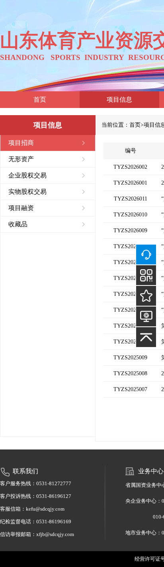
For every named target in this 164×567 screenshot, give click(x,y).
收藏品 (17, 224)
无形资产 (21, 159)
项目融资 (21, 207)
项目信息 (119, 99)
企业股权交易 (27, 175)
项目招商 (21, 142)
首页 (39, 99)
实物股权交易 (27, 191)
